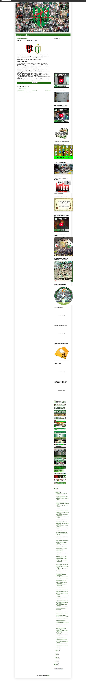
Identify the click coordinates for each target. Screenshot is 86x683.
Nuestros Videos (48, 33)
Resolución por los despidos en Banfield (62, 616)
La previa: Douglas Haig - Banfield (61, 532)
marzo (57, 657)
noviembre (58, 492)
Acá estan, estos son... (59, 573)
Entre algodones (58, 609)
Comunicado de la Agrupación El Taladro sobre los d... (61, 621)
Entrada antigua (47, 90)
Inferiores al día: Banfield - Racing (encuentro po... (61, 605)
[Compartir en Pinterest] (37, 82)
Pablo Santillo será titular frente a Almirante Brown (61, 575)
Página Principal (34, 90)
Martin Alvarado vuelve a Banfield (61, 608)
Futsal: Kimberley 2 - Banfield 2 (61, 502)
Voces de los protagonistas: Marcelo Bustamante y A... (61, 585)
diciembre (57, 491)
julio (57, 651)
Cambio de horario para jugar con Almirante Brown (61, 583)
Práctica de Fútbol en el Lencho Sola (62, 643)
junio (57, 653)
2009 (56, 664)
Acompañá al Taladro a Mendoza (61, 615)
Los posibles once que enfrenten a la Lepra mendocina (62, 598)
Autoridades (18, 35)
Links (65, 33)
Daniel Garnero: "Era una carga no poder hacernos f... (61, 561)
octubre (57, 647)
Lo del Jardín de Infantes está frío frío (62, 606)
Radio (57, 33)
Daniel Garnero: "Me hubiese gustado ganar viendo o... (62, 515)
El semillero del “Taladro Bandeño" (61, 493)
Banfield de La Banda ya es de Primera (62, 500)
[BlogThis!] (33, 82)
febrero (57, 658)
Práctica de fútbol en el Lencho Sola (61, 544)
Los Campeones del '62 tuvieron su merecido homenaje (61, 549)
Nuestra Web (18, 33)
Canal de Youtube (40, 33)
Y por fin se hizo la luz (59, 550)
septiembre (58, 649)
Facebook (29, 33)
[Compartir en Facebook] (35, 82)
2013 (56, 488)
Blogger (48, 675)
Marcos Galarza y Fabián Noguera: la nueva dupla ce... (62, 631)
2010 (56, 663)
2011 (56, 661)
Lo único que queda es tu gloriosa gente (62, 622)
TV (53, 33)
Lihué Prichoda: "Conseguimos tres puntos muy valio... (61, 521)
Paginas (28, 35)
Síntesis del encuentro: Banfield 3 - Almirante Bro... (61, 571)
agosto (57, 650)
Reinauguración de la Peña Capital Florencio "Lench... (61, 530)
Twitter (34, 33)
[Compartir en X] (34, 82)
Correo (61, 33)
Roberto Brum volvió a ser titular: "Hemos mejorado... (61, 629)
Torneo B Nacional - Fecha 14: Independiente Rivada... (61, 587)
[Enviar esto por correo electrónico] (32, 82)
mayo (57, 654)
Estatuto (24, 35)
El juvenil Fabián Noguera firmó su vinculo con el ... (61, 640)
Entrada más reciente (21, 90)
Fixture (24, 33)
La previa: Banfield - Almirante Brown (62, 576)
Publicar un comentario (22, 88)
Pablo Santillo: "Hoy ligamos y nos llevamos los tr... (61, 519)
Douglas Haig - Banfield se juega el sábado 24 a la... (61, 557)
